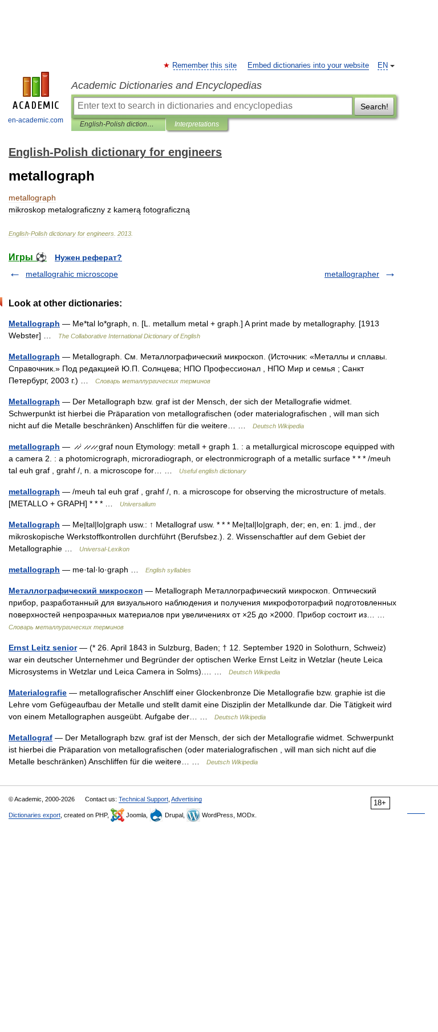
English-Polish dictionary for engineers (118, 124)
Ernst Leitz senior (43, 647)
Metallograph (34, 323)
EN (383, 65)
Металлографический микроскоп (76, 590)
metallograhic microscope (72, 274)
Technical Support (143, 799)
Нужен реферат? (88, 257)
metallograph (34, 446)
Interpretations (197, 124)
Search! (374, 106)
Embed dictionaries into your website (308, 65)
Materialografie (38, 692)
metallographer (352, 274)
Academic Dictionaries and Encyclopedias (166, 85)
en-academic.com (35, 120)
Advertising (186, 799)
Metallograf (30, 737)
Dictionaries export (34, 815)
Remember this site (205, 65)
